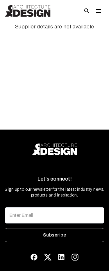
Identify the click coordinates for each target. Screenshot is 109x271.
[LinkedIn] (61, 257)
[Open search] (87, 11)
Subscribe (54, 234)
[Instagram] (75, 257)
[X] (48, 257)
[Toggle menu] (98, 11)
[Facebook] (34, 257)
